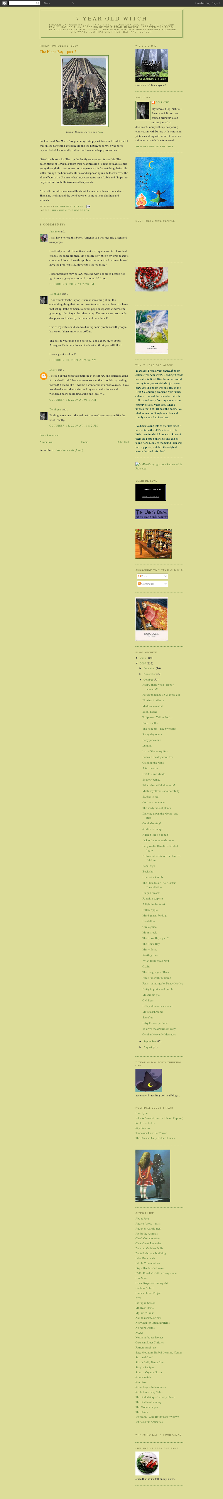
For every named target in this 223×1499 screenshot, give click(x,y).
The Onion (141, 1412)
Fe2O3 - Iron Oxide (153, 774)
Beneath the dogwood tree (157, 757)
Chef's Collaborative (147, 1238)
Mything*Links (144, 1313)
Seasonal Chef (143, 1357)
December (150, 668)
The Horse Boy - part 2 (155, 938)
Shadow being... (151, 779)
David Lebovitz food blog (150, 1253)
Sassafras (147, 1017)
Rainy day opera (152, 734)
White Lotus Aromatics (149, 1422)
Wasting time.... (151, 955)
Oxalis (146, 966)
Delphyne (55, 294)
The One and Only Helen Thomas (155, 1138)
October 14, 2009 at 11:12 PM (73, 425)
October (149, 679)
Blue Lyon (141, 1113)
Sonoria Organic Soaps (148, 1372)
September (150, 1041)
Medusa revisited (152, 706)
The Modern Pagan (146, 1407)
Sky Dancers (142, 1128)
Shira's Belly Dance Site (149, 1362)
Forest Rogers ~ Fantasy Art (151, 1283)
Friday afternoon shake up (157, 1006)
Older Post (123, 442)
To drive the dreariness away (159, 1029)
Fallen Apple (150, 910)
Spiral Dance (149, 711)
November (150, 674)
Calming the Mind (153, 762)
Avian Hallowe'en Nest (155, 961)
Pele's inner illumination (156, 978)
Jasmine (54, 231)
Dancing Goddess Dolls (149, 1248)
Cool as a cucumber (154, 802)
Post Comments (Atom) (69, 450)
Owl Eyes (148, 1000)
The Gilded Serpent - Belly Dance (155, 1397)
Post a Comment (49, 435)
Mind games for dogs (154, 915)
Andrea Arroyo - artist (147, 1223)
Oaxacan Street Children (149, 1342)
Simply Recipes (144, 1367)
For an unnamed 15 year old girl (161, 694)
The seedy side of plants (156, 808)
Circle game (149, 927)
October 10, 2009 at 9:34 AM (73, 360)
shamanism (59, 210)
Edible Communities (147, 1263)
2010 (143, 658)
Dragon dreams (151, 893)
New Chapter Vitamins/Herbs (152, 1323)
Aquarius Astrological (148, 1228)
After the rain (150, 768)
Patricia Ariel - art (145, 1347)
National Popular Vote (148, 1317)
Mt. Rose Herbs (144, 1308)
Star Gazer (141, 1382)
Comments (147, 584)
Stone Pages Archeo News (150, 1387)
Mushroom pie (151, 995)
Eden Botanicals (145, 1258)
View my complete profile (154, 146)
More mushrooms (152, 1012)
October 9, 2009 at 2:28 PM (72, 284)
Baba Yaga (148, 866)
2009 (143, 663)
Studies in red (150, 796)
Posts (144, 576)
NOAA (139, 1333)
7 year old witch (111, 18)
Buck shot (148, 871)
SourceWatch (143, 1377)
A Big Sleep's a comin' (155, 835)
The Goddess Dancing (148, 1402)
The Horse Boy (79, 210)
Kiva (138, 1298)
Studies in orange (152, 829)
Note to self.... (150, 723)
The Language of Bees (155, 972)
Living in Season (145, 1303)
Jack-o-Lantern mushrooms (158, 840)
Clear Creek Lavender (148, 1243)
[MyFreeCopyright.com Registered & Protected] (159, 468)
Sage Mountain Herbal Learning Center (158, 1352)
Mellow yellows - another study (161, 791)
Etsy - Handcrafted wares (149, 1268)
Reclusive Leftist (145, 1123)
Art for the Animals (146, 1233)
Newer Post (46, 442)
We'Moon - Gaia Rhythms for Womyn (157, 1417)
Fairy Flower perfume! (155, 1023)
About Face (142, 1218)
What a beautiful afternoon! (158, 785)
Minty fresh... (150, 949)
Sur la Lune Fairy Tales (148, 1392)
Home (84, 442)
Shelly (53, 370)
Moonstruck (149, 932)
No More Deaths (145, 1328)
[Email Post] (88, 206)
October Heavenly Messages (159, 1034)
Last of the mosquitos (155, 751)
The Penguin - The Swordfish (159, 728)
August (148, 1047)
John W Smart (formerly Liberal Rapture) (159, 1118)
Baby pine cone (151, 740)
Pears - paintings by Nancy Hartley (162, 983)
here (100, 131)
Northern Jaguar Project (149, 1337)
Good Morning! (151, 823)
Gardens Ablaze (144, 1288)
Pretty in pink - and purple (157, 989)
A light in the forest (153, 904)
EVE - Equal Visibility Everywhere (156, 1273)
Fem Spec (141, 1278)
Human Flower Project (148, 1293)
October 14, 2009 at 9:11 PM (72, 399)
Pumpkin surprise (152, 898)
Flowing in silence (153, 700)
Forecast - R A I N (152, 877)
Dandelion (148, 921)
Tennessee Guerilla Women (151, 1133)
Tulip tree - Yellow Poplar (157, 717)
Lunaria (147, 745)
